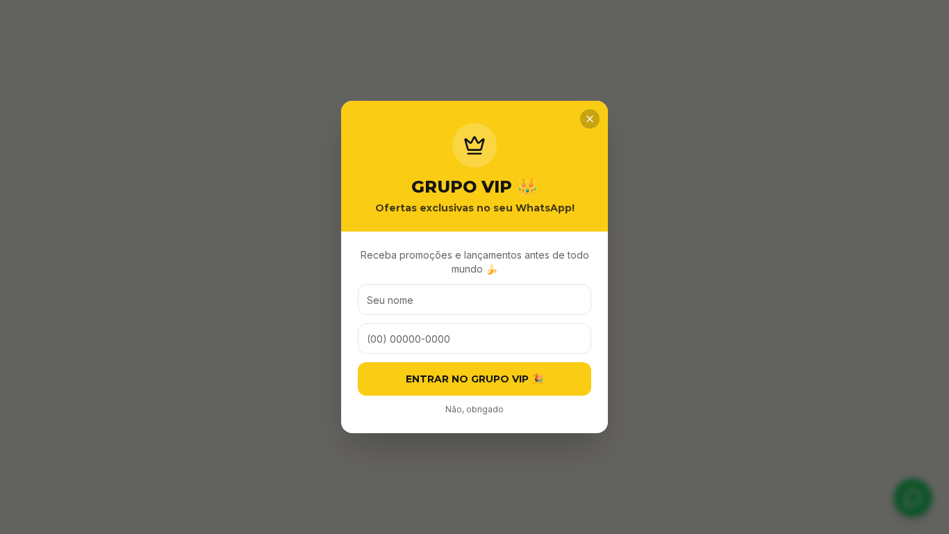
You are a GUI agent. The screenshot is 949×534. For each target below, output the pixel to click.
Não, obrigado (474, 409)
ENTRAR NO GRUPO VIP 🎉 (474, 379)
